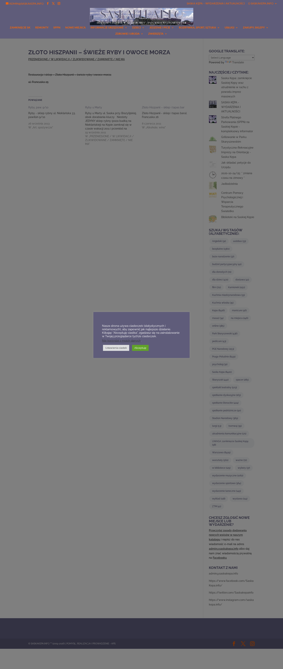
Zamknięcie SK (20, 27)
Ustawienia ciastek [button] (116, 347)
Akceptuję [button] (140, 347)
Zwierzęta (155, 33)
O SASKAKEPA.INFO (260, 3)
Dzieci (136, 27)
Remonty (42, 27)
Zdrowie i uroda (127, 33)
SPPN (56, 27)
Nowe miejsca (75, 27)
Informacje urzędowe (107, 27)
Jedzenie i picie (159, 27)
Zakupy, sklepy (254, 27)
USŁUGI (229, 27)
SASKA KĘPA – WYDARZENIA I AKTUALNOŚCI (216, 3)
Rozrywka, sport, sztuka (197, 27)
